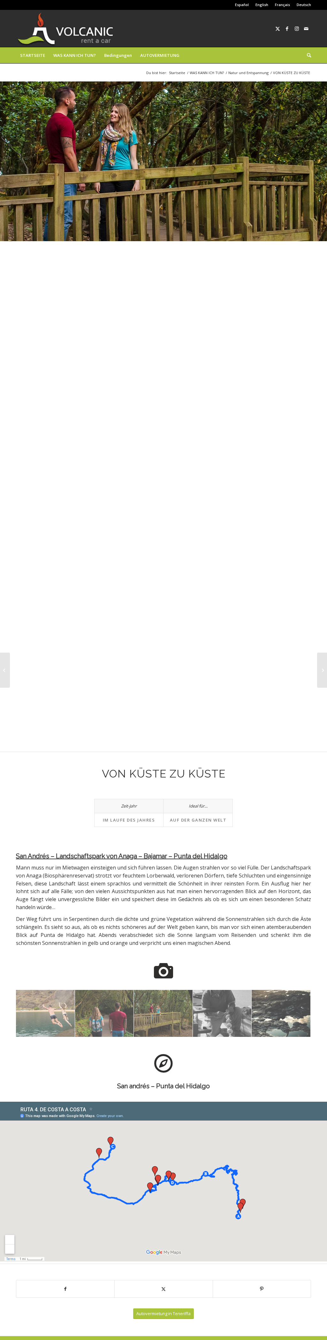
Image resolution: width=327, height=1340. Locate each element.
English (261, 4)
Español (242, 4)
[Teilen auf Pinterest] (262, 1289)
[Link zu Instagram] (296, 28)
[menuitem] (242, 4)
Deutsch (304, 4)
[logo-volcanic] (65, 28)
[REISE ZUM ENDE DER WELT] (322, 670)
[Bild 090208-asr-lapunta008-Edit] (281, 1013)
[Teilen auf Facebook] (65, 1289)
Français (282, 4)
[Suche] (307, 55)
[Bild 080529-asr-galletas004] (222, 1013)
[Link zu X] (277, 28)
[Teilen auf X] (163, 1289)
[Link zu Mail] (306, 28)
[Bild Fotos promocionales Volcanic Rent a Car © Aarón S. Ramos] (45, 1013)
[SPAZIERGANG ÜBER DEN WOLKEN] (5, 670)
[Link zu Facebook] (287, 28)
